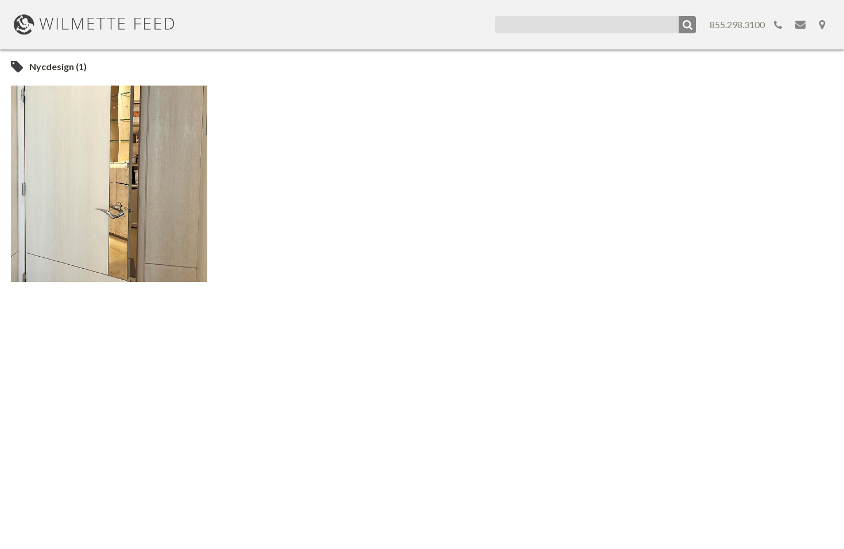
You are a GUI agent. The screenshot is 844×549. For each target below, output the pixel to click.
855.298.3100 (737, 24)
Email (800, 24)
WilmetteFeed (94, 24)
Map (822, 24)
